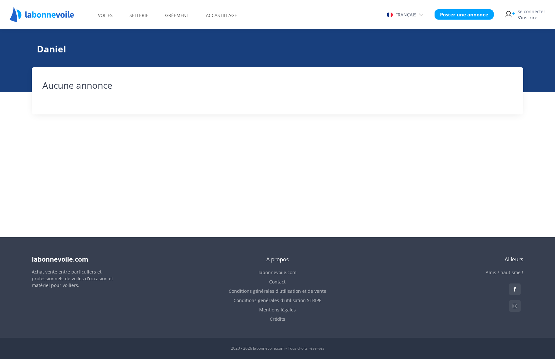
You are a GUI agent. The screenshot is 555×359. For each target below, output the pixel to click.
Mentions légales (277, 310)
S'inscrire (531, 14)
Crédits (277, 319)
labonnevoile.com (277, 272)
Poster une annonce (464, 14)
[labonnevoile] (42, 19)
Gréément (177, 15)
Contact (277, 282)
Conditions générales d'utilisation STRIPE (277, 300)
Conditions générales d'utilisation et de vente (277, 291)
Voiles (105, 15)
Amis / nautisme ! (504, 272)
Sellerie (138, 15)
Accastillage (221, 15)
